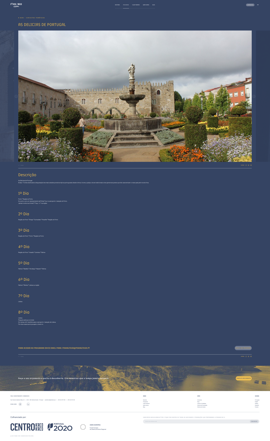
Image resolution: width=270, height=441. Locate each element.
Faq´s (198, 401)
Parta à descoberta (244, 378)
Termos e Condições (201, 403)
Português (257, 400)
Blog (153, 4)
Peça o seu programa (243, 348)
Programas (126, 4)
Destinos (117, 4)
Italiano (256, 403)
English (256, 401)
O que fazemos (136, 4)
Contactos (250, 4)
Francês (256, 407)
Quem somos (146, 4)
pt (258, 4)
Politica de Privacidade (202, 405)
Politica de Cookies (201, 407)
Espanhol (257, 405)
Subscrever (254, 421)
